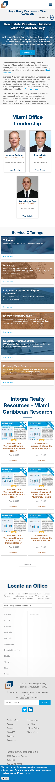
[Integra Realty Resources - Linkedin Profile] (30, 711)
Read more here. (32, 89)
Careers (10, 736)
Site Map (31, 724)
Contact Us (27, 52)
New (13, 440)
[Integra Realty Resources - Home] (9, 685)
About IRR (11, 732)
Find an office (12, 720)
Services (10, 728)
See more (27, 564)
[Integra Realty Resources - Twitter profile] (25, 711)
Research (11, 724)
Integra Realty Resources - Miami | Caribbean (27, 12)
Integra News (33, 720)
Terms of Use (33, 732)
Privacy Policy (25, 698)
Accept (5, 778)
